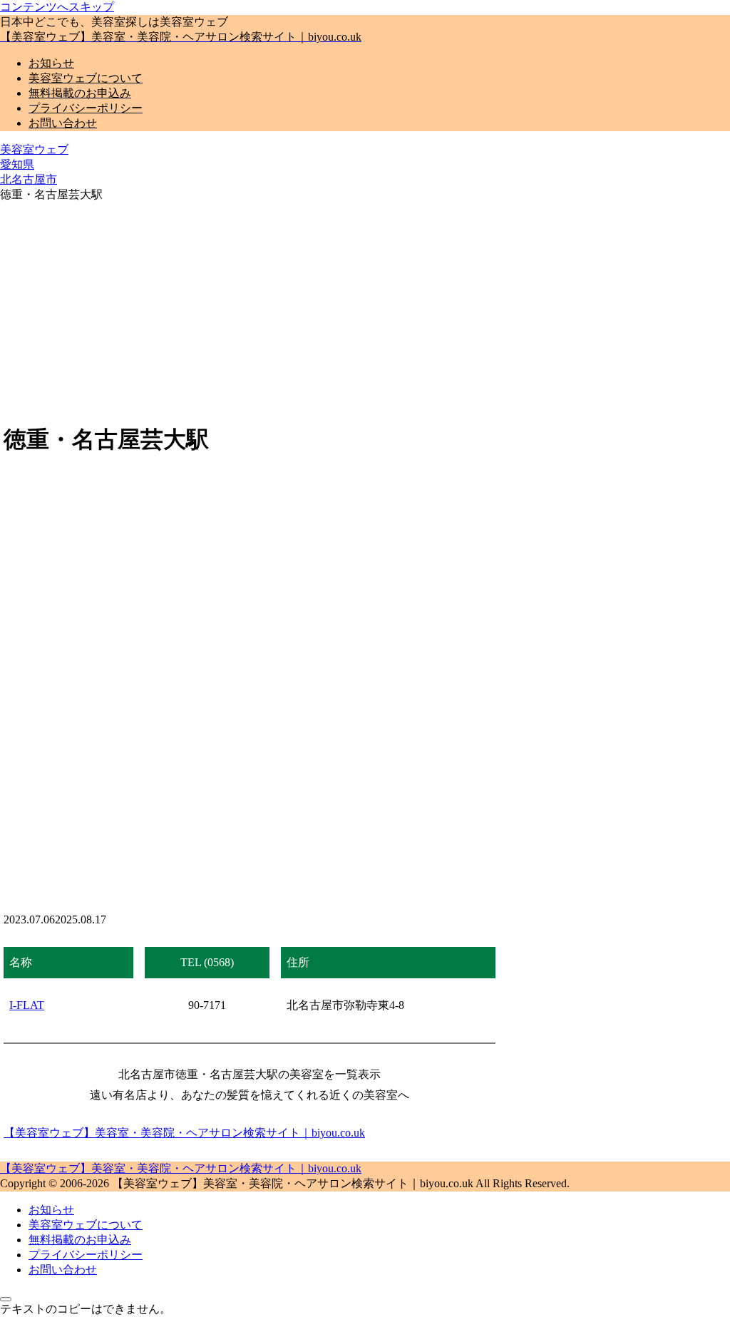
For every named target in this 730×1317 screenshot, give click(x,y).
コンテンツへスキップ (57, 7)
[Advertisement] (365, 309)
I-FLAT (26, 1005)
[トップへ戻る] (5, 1299)
